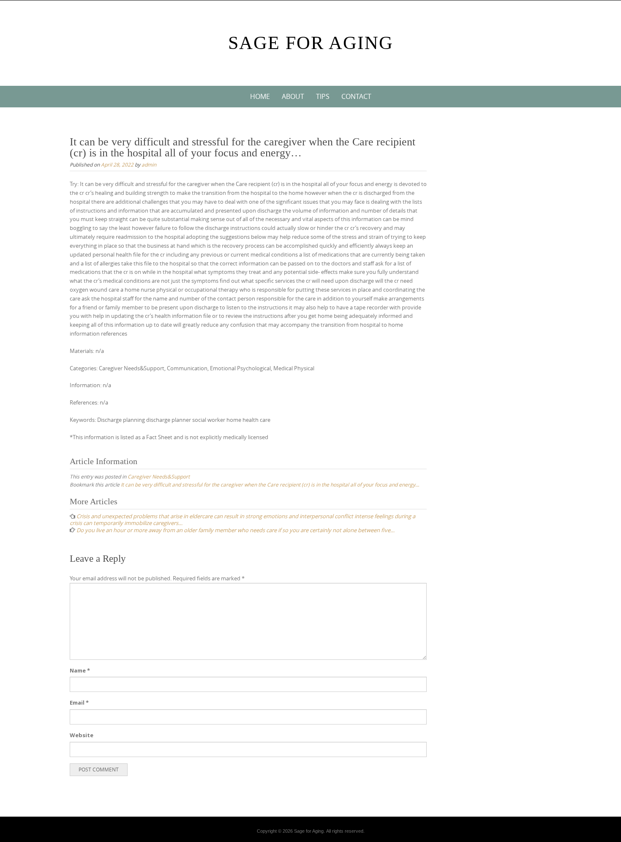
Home (260, 96)
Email (79, 702)
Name (80, 670)
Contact (356, 96)
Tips (323, 96)
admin (149, 164)
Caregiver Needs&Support (159, 476)
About (293, 96)
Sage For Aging (310, 43)
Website (81, 735)
